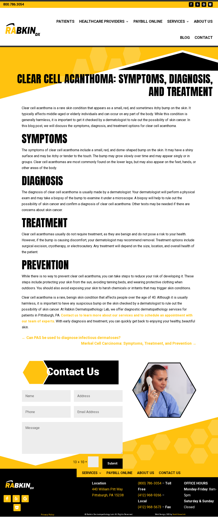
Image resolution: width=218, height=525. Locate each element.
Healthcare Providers (102, 21)
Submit (113, 463)
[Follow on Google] (204, 4)
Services (176, 21)
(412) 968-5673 (149, 507)
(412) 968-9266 (149, 495)
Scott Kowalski (179, 514)
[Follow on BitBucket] (210, 4)
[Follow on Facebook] (191, 4)
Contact (204, 37)
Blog (185, 37)
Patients (65, 21)
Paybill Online (147, 21)
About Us (203, 21)
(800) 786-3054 (149, 483)
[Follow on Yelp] (197, 4)
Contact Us (170, 473)
